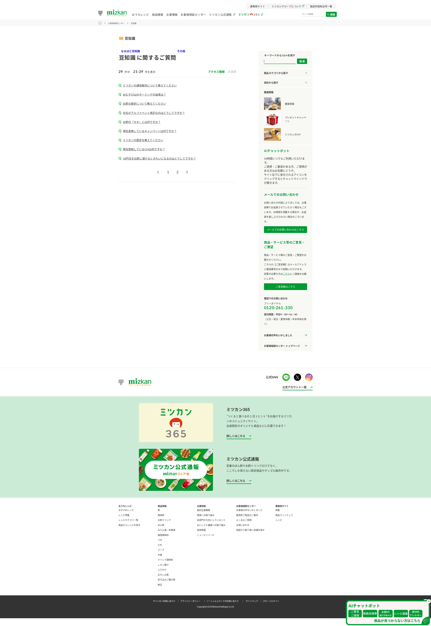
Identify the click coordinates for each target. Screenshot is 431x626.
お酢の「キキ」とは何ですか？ (142, 122)
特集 (277, 510)
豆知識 (133, 23)
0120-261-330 (278, 307)
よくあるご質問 (244, 519)
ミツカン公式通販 (220, 14)
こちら (286, 273)
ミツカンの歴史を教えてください (143, 140)
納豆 (160, 584)
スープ (161, 549)
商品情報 (157, 14)
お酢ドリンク (164, 519)
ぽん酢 (161, 525)
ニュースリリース (205, 534)
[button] (388, 612)
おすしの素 (163, 574)
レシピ (278, 519)
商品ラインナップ (284, 515)
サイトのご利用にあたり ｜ (166, 601)
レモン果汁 (163, 564)
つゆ (160, 539)
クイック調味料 (165, 559)
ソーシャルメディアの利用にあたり (226, 601)
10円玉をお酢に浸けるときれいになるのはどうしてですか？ (159, 158)
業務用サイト (282, 505)
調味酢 (161, 515)
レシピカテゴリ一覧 (128, 519)
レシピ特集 (124, 515)
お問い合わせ (242, 525)
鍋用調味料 (163, 534)
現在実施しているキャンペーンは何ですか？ (150, 131)
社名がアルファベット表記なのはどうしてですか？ (154, 112)
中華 (160, 554)
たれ (160, 544)
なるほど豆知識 (130, 51)
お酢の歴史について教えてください (144, 103)
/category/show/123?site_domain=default (285, 82)
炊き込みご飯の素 (166, 579)
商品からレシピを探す (129, 525)
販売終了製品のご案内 (247, 515)
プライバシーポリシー (193, 601)
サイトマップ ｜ (254, 601)
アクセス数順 (216, 71)
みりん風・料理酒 (166, 529)
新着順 (232, 71)
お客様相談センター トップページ (282, 345)
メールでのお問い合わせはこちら (285, 229)
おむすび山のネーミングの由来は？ (144, 94)
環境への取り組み (205, 515)
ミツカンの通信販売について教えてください (150, 85)
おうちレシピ (140, 14)
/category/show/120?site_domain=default (285, 73)
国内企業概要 (203, 510)
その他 (181, 51)
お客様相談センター (193, 14)
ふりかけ (162, 569)
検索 (333, 14)
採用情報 (201, 529)
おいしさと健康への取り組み (211, 525)
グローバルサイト (271, 601)
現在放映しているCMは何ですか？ (144, 149)
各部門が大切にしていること (211, 519)
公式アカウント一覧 (294, 387)
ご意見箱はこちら (285, 286)
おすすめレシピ (126, 510)
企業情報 (172, 14)
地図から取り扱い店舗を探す (250, 529)
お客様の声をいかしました (278, 335)
